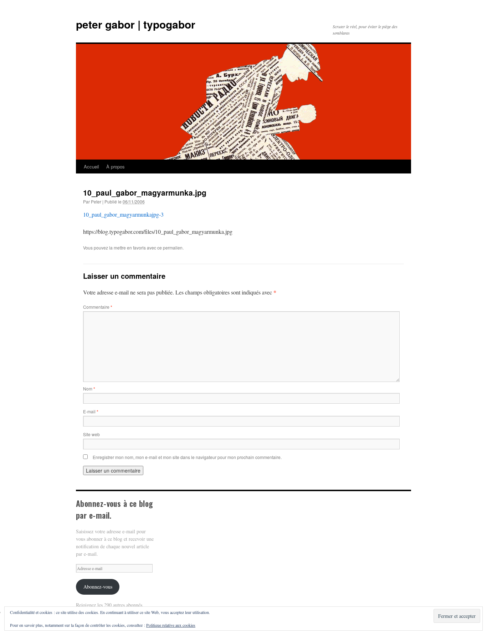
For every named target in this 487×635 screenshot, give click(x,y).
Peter (96, 201)
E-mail (90, 411)
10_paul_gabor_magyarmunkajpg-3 (123, 214)
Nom (89, 388)
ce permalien (170, 248)
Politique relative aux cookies (170, 625)
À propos (115, 166)
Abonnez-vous (97, 586)
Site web (91, 434)
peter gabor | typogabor (135, 24)
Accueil (91, 166)
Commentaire (97, 307)
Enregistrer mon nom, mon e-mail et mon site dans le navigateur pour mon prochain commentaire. (187, 457)
